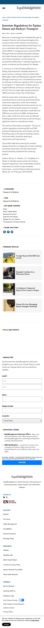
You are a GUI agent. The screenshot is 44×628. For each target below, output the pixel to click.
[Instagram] (6, 497)
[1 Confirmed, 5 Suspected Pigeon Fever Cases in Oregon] (9, 289)
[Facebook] (4, 497)
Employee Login (8, 596)
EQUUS (5, 514)
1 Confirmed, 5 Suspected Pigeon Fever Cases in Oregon (27, 289)
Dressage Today (8, 538)
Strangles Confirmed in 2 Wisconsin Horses (25, 273)
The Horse (6, 519)
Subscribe (22, 462)
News (5, 209)
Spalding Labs (8, 555)
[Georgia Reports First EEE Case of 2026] (9, 257)
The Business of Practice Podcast (14, 222)
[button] (4, 232)
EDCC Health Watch (10, 211)
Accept (6, 624)
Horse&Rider (7, 529)
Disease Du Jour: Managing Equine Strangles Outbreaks (26, 305)
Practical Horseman (9, 534)
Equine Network (8, 586)
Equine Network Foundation (13, 570)
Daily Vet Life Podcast (10, 217)
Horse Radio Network (10, 574)
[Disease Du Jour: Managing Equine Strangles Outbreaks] (9, 305)
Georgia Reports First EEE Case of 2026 (28, 257)
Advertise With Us (9, 591)
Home (3, 17)
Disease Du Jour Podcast (11, 219)
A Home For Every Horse (11, 565)
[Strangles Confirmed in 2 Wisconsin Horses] (9, 273)
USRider (6, 550)
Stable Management (10, 524)
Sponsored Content (10, 214)
